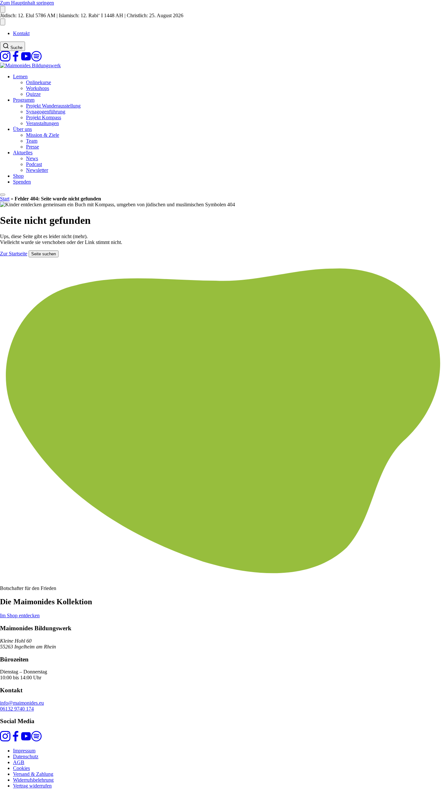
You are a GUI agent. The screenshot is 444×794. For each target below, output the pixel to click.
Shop (18, 176)
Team (31, 141)
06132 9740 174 (17, 708)
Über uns (22, 129)
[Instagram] (5, 59)
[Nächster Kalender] (2, 22)
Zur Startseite (13, 253)
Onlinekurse (38, 82)
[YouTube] (26, 59)
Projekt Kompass (43, 117)
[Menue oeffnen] (2, 195)
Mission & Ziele (42, 135)
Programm (23, 100)
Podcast (34, 164)
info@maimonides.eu (22, 703)
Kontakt (21, 33)
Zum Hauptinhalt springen (27, 3)
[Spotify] (36, 59)
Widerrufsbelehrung (33, 780)
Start (4, 198)
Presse (32, 146)
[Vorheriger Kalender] (2, 9)
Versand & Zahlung (33, 774)
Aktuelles (23, 152)
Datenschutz (25, 756)
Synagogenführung (45, 111)
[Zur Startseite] (30, 65)
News (32, 158)
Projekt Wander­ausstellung (53, 106)
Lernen (20, 76)
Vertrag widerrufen (32, 785)
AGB (18, 762)
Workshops (37, 88)
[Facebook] (15, 59)
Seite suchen (43, 253)
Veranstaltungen (42, 123)
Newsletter (37, 170)
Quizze (33, 94)
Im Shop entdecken (20, 615)
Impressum (24, 750)
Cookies (21, 768)
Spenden (22, 182)
